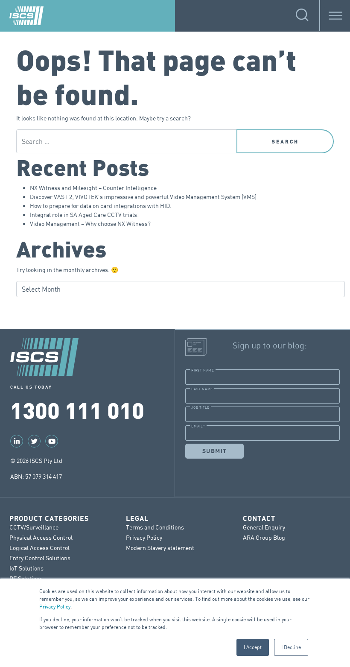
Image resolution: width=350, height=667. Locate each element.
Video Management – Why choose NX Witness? (90, 223)
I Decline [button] (291, 647)
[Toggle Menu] (335, 16)
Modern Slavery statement (160, 547)
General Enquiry (264, 527)
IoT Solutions (26, 568)
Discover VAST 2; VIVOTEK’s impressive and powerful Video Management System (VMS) (143, 196)
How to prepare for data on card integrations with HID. (101, 205)
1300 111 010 (77, 409)
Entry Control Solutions (39, 558)
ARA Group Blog (264, 537)
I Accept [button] (253, 647)
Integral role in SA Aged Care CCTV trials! (84, 214)
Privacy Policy (54, 606)
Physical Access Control (41, 537)
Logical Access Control (39, 547)
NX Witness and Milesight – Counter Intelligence (93, 187)
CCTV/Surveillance (33, 527)
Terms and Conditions (155, 527)
